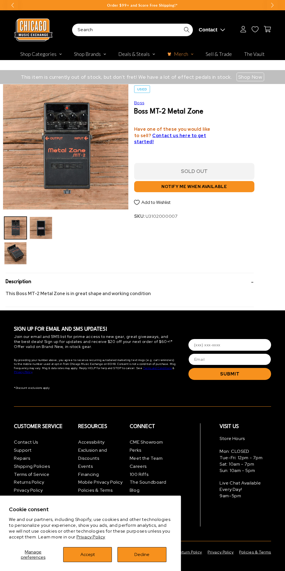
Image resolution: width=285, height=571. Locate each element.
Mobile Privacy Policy (100, 482)
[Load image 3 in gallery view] (41, 228)
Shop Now (250, 77)
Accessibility (91, 442)
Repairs (22, 458)
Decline (141, 554)
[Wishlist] (255, 29)
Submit (230, 374)
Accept (87, 554)
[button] (130, 282)
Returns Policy (29, 482)
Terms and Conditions (157, 368)
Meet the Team (146, 458)
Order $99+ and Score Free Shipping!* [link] (142, 5)
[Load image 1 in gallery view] (15, 228)
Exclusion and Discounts (92, 454)
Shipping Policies (32, 466)
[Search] (187, 30)
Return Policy (189, 552)
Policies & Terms (95, 490)
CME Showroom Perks (146, 446)
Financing (88, 474)
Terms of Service (32, 474)
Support (22, 450)
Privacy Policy (91, 537)
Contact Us (26, 442)
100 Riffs (139, 474)
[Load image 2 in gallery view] (15, 253)
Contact (208, 30)
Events (85, 466)
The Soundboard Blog (148, 486)
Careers (138, 466)
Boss (139, 103)
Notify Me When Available (194, 186)
